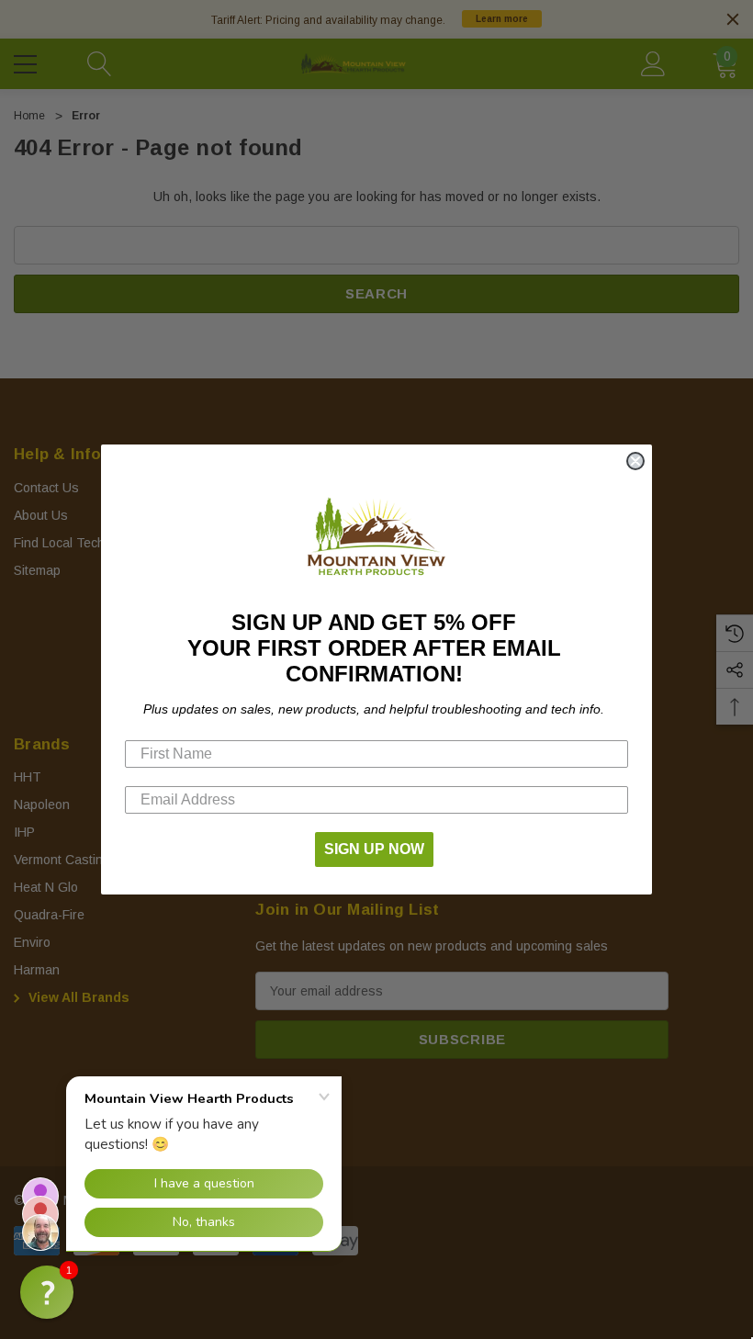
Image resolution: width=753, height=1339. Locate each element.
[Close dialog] (635, 461)
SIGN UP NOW (374, 849)
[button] (46, 1292)
